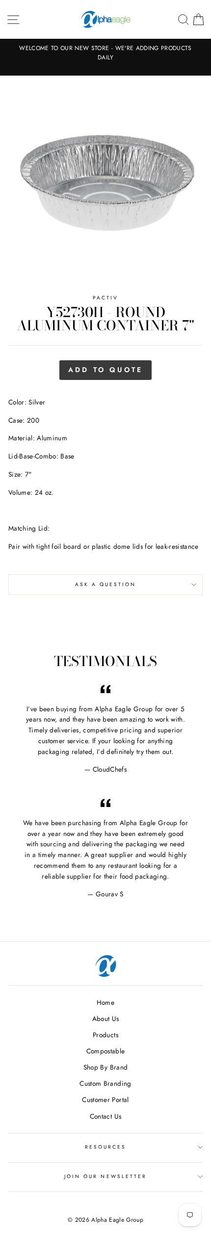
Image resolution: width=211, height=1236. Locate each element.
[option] (105, 53)
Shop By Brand (105, 1067)
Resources (106, 1147)
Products (105, 1035)
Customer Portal (105, 1099)
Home (105, 1002)
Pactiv (105, 297)
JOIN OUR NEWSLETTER (105, 1176)
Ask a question (105, 584)
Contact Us (105, 1116)
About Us (105, 1018)
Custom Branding (105, 1083)
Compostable (105, 1051)
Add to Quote (105, 370)
